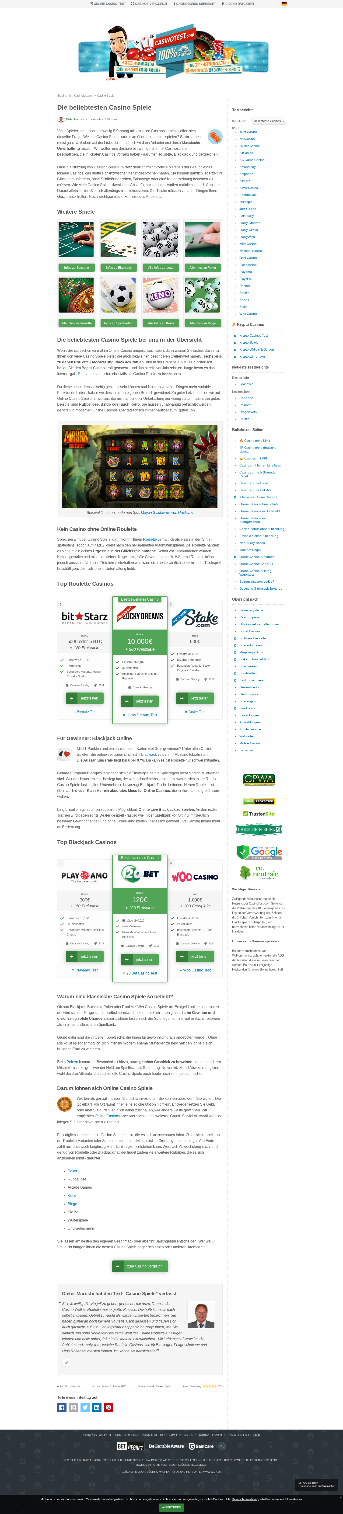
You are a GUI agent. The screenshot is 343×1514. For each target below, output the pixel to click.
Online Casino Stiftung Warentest (255, 572)
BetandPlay (247, 167)
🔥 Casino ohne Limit (254, 440)
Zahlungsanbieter (252, 680)
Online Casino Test (110, 4)
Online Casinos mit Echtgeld (259, 511)
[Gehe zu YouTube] (73, 1407)
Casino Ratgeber (239, 4)
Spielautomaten (90, 374)
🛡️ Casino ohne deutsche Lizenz (257, 449)
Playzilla (245, 279)
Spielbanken (248, 666)
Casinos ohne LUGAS (255, 490)
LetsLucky (246, 216)
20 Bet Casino (249, 146)
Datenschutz (187, 1435)
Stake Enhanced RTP (254, 659)
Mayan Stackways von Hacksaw (167, 513)
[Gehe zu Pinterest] (108, 1407)
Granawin (246, 384)
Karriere (220, 1435)
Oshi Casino (248, 258)
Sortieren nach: (238, 122)
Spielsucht (252, 1435)
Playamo (245, 272)
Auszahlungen (249, 722)
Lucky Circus (248, 230)
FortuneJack (248, 195)
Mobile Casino (249, 743)
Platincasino (248, 265)
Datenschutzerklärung (245, 1499)
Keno (72, 1195)
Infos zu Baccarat (76, 267)
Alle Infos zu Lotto (161, 267)
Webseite (246, 736)
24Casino (246, 153)
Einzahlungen (249, 715)
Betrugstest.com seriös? (256, 581)
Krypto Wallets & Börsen (256, 349)
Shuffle (244, 293)
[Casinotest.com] (171, 49)
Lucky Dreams (249, 223)
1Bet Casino (248, 132)
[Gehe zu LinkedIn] (97, 1407)
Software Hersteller (253, 638)
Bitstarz (244, 181)
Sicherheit (246, 750)
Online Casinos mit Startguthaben (252, 520)
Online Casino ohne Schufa (259, 504)
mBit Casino (248, 244)
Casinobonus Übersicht (196, 4)
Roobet (244, 286)
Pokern (72, 1062)
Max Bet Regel (249, 550)
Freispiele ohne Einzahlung (258, 536)
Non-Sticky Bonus (252, 543)
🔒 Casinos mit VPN (253, 458)
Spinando (246, 398)
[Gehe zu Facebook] (61, 1407)
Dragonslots (248, 412)
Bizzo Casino (248, 188)
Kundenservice (250, 729)
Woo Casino (248, 314)
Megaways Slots (251, 652)
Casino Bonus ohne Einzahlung (261, 529)
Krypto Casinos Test (253, 335)
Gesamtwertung (250, 687)
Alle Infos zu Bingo (203, 323)
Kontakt (205, 1435)
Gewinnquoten (249, 694)
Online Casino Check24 (256, 564)
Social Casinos (249, 631)
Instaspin (245, 202)
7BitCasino (247, 139)
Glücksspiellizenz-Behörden (259, 624)
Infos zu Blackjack (118, 267)
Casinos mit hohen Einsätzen (260, 465)
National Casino (250, 251)
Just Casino (247, 209)
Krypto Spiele (248, 342)
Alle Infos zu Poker (202, 267)
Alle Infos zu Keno (161, 323)
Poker (72, 1171)
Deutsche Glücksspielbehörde (260, 588)
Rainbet (245, 405)
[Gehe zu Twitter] (85, 1407)
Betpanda (246, 174)
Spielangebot (248, 701)
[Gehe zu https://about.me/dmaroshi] (66, 1363)
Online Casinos (107, 1116)
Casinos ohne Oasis (253, 483)
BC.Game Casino (251, 160)
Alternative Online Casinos (258, 497)
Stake (243, 307)
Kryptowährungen (252, 356)
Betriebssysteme (251, 610)
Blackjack (149, 754)
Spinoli (244, 300)
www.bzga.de (212, 1471)
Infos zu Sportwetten (118, 323)
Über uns (235, 1435)
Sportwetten (248, 673)
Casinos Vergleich (151, 4)
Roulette (150, 539)
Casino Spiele (249, 617)
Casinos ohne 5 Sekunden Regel (258, 474)
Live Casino (247, 708)
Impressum (167, 1435)
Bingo (72, 1204)
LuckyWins (247, 237)
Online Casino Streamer (256, 557)
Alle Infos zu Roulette (77, 323)
